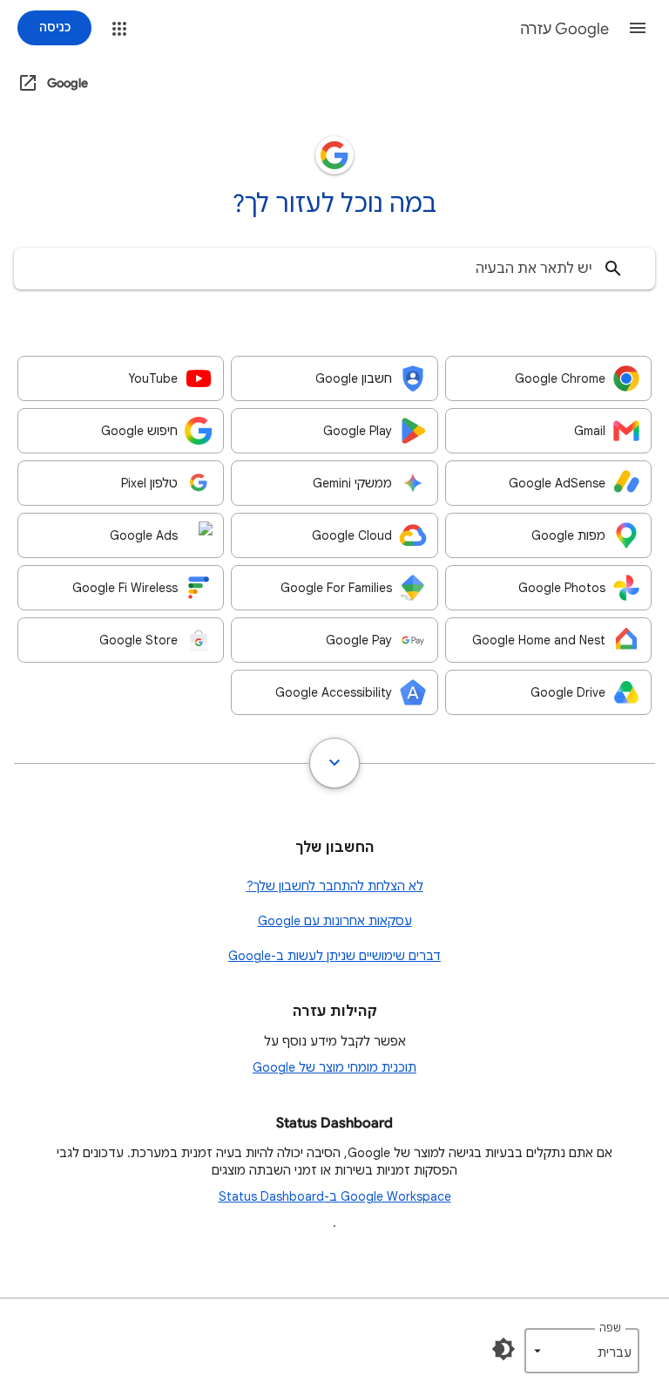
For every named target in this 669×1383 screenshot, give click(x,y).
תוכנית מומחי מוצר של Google (334, 1067)
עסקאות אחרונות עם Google (335, 921)
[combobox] (334, 269)
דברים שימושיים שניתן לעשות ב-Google (334, 956)
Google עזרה (564, 28)
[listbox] (581, 1350)
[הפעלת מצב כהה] (503, 1349)
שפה (610, 1327)
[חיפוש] (613, 269)
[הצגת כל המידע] (334, 763)
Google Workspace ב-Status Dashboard (335, 1196)
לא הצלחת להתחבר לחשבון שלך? (335, 886)
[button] (638, 28)
